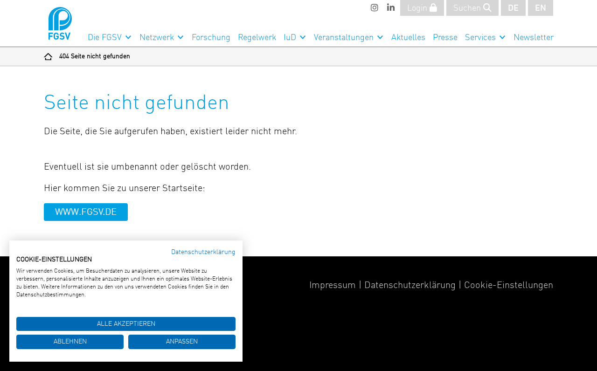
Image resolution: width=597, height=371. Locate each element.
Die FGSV (105, 38)
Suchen (468, 8)
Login (418, 8)
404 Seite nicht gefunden (94, 56)
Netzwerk (156, 38)
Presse (445, 38)
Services (480, 38)
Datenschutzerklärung (410, 285)
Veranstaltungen (344, 38)
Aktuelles (408, 38)
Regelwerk (257, 38)
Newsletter (534, 38)
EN (540, 8)
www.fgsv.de (86, 212)
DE (513, 8)
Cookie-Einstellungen (508, 285)
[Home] (48, 56)
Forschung (211, 38)
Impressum (332, 285)
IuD (290, 38)
